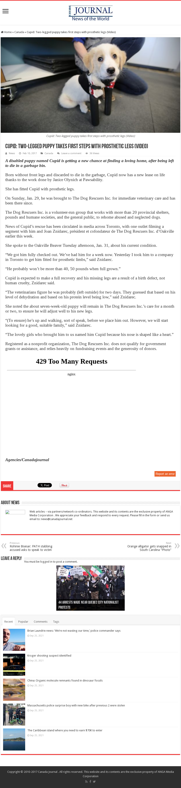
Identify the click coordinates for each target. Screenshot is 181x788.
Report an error (165, 473)
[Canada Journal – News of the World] (91, 12)
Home (8, 32)
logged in (46, 561)
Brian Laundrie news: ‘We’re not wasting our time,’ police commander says (74, 630)
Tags (56, 621)
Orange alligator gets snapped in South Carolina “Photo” (149, 547)
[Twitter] (94, 781)
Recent (8, 621)
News (12, 153)
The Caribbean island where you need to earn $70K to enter (64, 730)
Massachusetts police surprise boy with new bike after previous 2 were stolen (76, 705)
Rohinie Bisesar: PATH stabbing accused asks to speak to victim (31, 547)
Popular (23, 621)
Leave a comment (71, 153)
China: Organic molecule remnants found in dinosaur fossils (65, 680)
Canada (19, 32)
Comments (40, 621)
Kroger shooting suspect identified (49, 655)
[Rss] (86, 781)
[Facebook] (90, 781)
